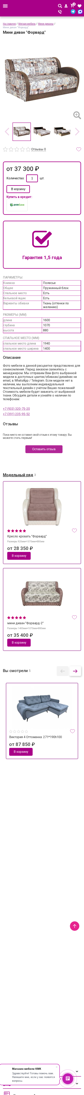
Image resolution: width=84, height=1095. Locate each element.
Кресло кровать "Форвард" (27, 536)
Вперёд (77, 131)
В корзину (18, 189)
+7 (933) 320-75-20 (16, 409)
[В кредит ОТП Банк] (17, 205)
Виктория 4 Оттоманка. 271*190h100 (35, 737)
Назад (7, 131)
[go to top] (74, 926)
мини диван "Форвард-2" (25, 623)
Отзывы (38, 149)
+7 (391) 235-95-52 (16, 414)
